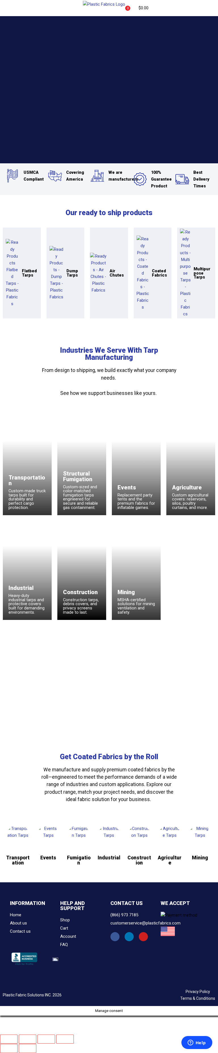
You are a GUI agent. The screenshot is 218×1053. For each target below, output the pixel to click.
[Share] (46, 1039)
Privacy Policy (198, 991)
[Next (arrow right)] (27, 1048)
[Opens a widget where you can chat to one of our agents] (196, 1043)
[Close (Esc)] (65, 1039)
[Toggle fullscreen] (27, 1039)
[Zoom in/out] (9, 1039)
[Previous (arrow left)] (9, 1048)
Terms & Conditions (197, 998)
